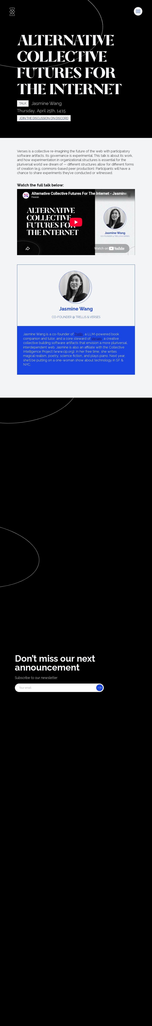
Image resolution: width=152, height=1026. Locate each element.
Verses (96, 338)
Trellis (78, 334)
